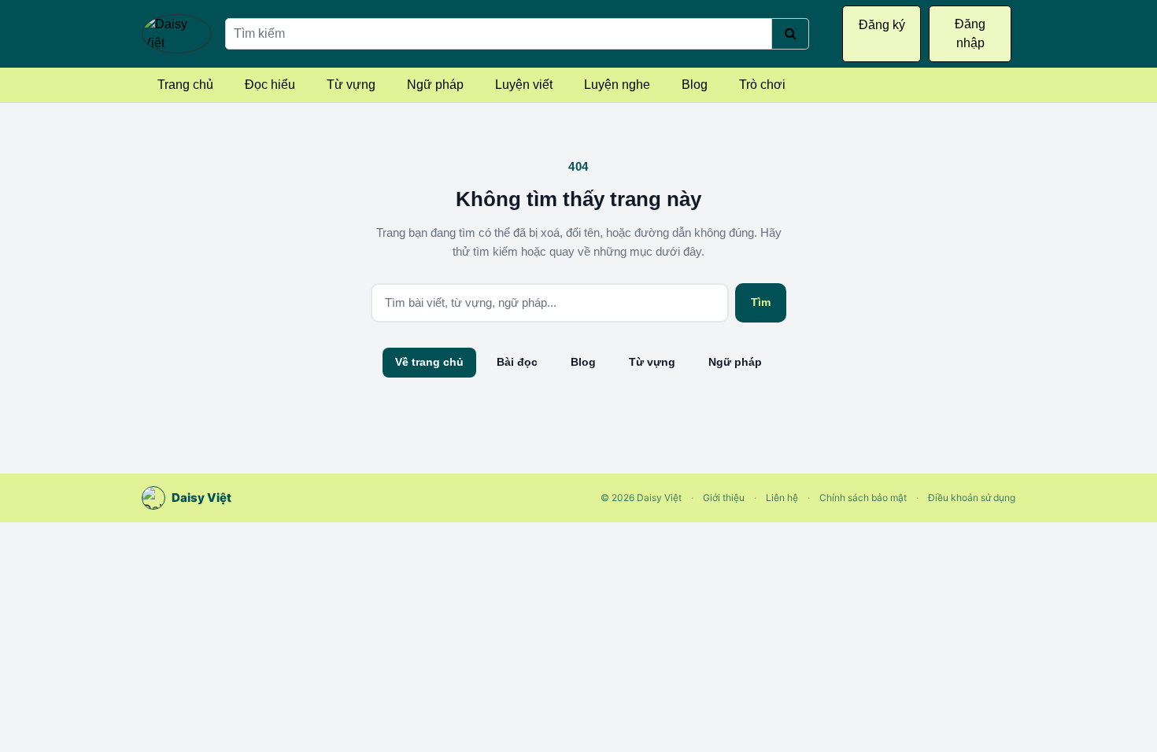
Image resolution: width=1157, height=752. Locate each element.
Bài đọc (517, 362)
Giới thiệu (724, 497)
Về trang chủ (429, 362)
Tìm (761, 302)
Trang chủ (185, 84)
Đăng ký (882, 24)
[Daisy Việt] (177, 33)
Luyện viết (524, 84)
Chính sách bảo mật (863, 497)
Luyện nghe (617, 84)
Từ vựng (351, 84)
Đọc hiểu (270, 84)
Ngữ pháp (435, 84)
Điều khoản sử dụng (971, 497)
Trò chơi (762, 84)
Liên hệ (782, 497)
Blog (695, 84)
